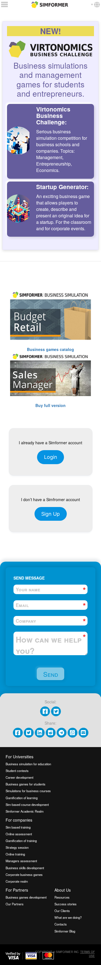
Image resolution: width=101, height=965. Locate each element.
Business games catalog (50, 349)
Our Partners (15, 904)
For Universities (19, 756)
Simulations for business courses (28, 791)
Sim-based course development (27, 804)
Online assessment (19, 834)
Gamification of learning (22, 798)
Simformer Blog (64, 931)
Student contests (17, 770)
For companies (19, 820)
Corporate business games (24, 874)
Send (50, 673)
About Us (62, 890)
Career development (19, 777)
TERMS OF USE (87, 954)
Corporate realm (17, 881)
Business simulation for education (28, 764)
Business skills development (25, 868)
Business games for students (25, 784)
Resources (62, 897)
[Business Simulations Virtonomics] (50, 4)
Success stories (65, 904)
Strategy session (17, 847)
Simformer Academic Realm (24, 811)
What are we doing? (68, 917)
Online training (15, 854)
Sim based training (18, 827)
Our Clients (62, 910)
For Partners (17, 890)
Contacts (60, 924)
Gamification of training (21, 840)
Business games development (26, 897)
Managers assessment (21, 861)
